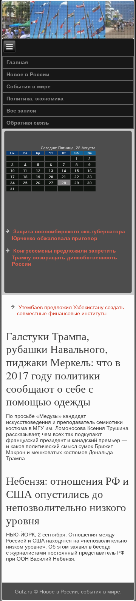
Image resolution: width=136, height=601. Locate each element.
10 (12, 171)
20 (51, 177)
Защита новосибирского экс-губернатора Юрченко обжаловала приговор (68, 234)
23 (89, 177)
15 (76, 171)
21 (64, 177)
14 (64, 171)
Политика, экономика (34, 99)
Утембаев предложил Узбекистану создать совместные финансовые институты (70, 310)
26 (38, 183)
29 (76, 183)
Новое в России (27, 74)
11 (25, 171)
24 (12, 183)
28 (64, 183)
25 (25, 183)
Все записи (21, 111)
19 (38, 177)
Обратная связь (27, 123)
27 (51, 183)
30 (89, 183)
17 (12, 177)
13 (51, 171)
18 (25, 177)
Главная (17, 62)
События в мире (28, 86)
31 (12, 189)
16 (89, 171)
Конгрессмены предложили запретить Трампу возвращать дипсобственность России (64, 257)
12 (38, 171)
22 (76, 177)
